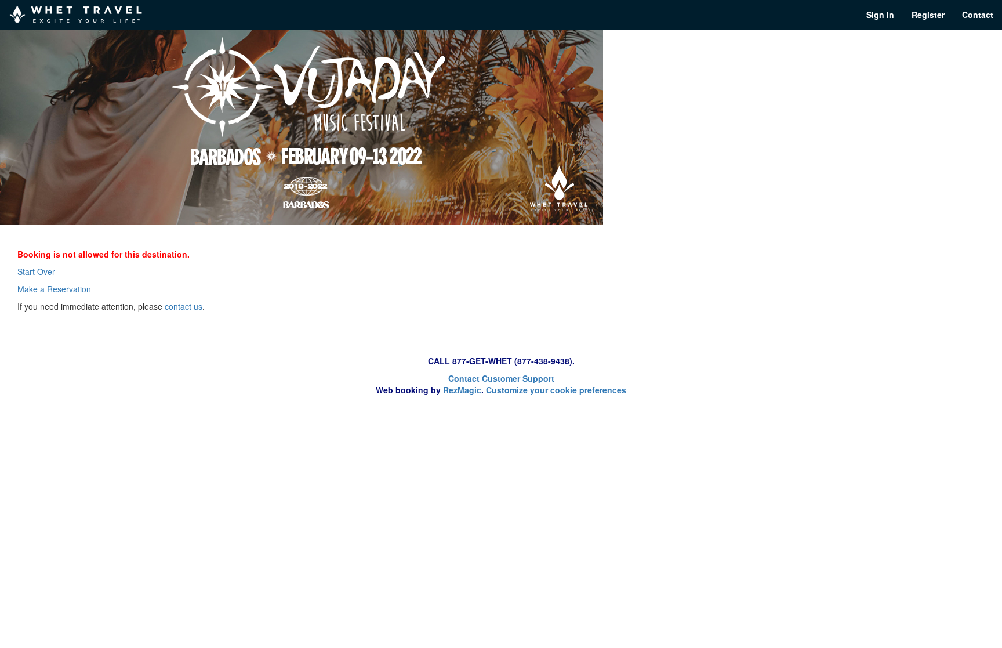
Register (928, 14)
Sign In (880, 14)
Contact (977, 14)
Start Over (36, 271)
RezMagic (462, 390)
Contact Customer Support (501, 378)
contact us (183, 306)
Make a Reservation (54, 289)
